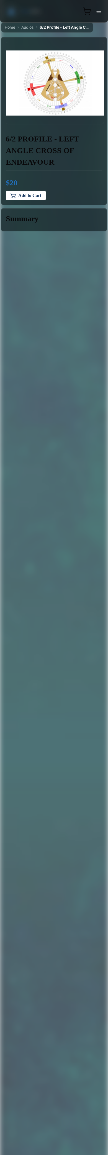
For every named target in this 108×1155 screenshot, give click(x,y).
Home (10, 27)
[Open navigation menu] (98, 11)
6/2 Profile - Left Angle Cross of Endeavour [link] (64, 27)
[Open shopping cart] (87, 11)
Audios (27, 27)
